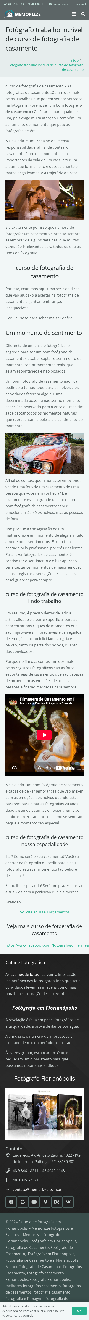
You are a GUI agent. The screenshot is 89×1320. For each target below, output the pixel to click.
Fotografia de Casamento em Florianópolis (42, 1260)
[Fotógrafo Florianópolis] (22, 14)
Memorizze (32, 1234)
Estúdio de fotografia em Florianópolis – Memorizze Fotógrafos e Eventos (39, 1228)
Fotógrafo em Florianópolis (53, 1241)
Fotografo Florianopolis (50, 1279)
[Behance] (57, 1202)
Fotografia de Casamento (27, 1247)
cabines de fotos (24, 974)
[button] (74, 14)
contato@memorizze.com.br (37, 1189)
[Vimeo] (45, 1202)
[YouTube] (34, 1202)
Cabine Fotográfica (25, 962)
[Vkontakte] (68, 1202)
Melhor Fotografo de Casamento (33, 1266)
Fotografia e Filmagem (24, 1298)
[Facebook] (11, 1202)
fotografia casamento (52, 1292)
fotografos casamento (42, 1285)
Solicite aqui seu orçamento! (44, 912)
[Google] (22, 1202)
